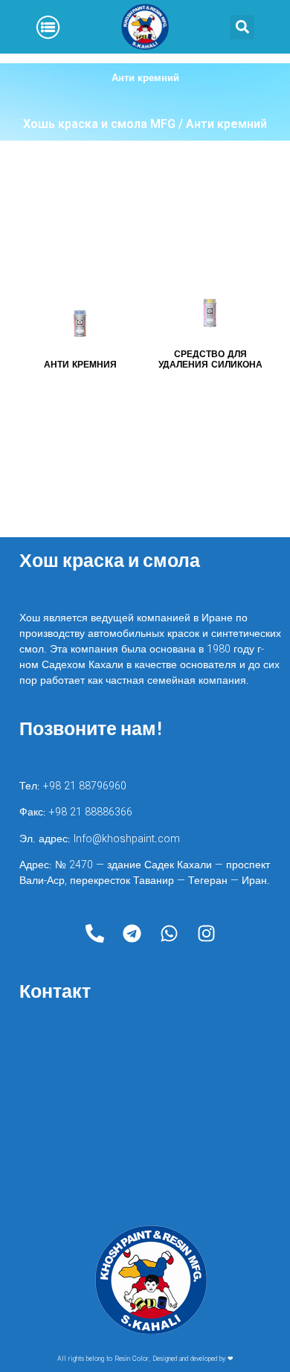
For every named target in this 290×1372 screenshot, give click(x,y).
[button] (242, 27)
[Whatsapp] (169, 933)
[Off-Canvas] (47, 27)
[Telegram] (132, 933)
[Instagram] (206, 933)
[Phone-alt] (95, 933)
